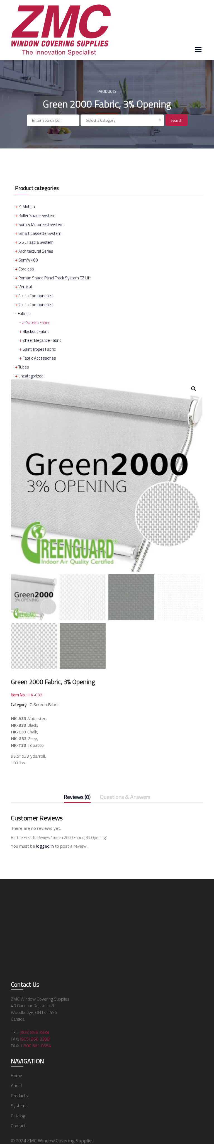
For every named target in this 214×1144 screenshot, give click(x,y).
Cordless (26, 269)
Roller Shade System (36, 215)
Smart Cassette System (39, 233)
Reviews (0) (77, 797)
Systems (19, 1105)
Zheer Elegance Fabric (42, 340)
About (16, 1085)
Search (176, 120)
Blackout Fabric (36, 331)
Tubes (23, 367)
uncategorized (30, 376)
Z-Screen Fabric (36, 322)
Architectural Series (35, 251)
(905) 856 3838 (34, 1032)
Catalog (18, 1115)
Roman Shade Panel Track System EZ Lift (54, 278)
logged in (45, 846)
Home (16, 1075)
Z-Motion (26, 206)
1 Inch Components (35, 295)
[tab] (77, 798)
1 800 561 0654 (35, 1045)
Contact (18, 1125)
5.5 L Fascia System (36, 242)
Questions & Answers (125, 797)
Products (19, 1095)
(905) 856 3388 (35, 1039)
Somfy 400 (28, 260)
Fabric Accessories (39, 358)
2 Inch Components (35, 304)
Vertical (25, 287)
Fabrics (24, 313)
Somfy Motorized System (41, 224)
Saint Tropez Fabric (39, 349)
